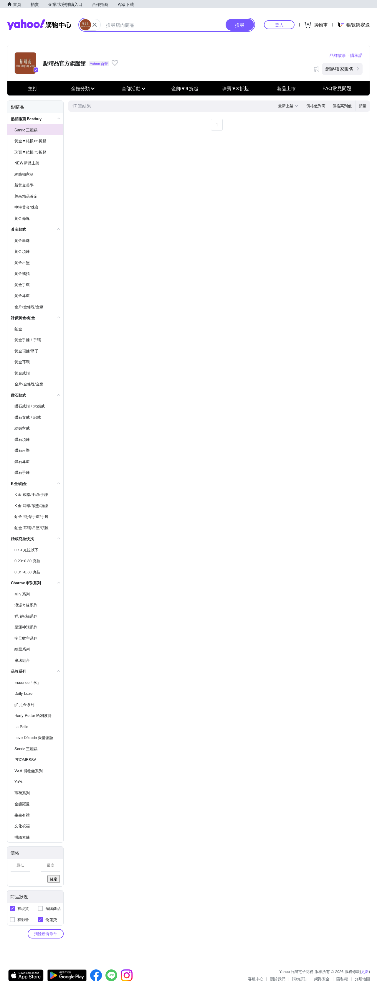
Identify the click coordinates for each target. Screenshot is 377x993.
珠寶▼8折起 (235, 88)
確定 (53, 879)
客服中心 (255, 979)
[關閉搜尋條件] (94, 24)
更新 (365, 971)
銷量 (362, 105)
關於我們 (277, 979)
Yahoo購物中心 (39, 25)
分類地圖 (362, 979)
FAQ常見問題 (337, 88)
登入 (279, 25)
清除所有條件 (45, 933)
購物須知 (299, 979)
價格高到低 (342, 105)
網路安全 (322, 979)
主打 (32, 88)
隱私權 (342, 979)
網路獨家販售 (339, 68)
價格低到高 (315, 105)
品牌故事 (338, 55)
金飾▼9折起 (184, 88)
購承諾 (356, 55)
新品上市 (286, 88)
